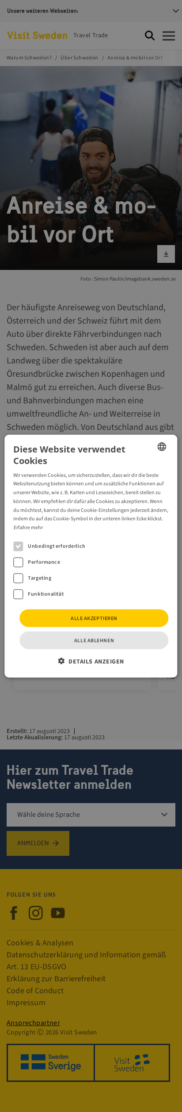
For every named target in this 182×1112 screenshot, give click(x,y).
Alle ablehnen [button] (94, 640)
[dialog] (90, 556)
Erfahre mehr (28, 527)
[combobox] (162, 446)
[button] (91, 661)
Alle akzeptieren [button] (94, 618)
